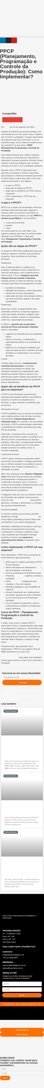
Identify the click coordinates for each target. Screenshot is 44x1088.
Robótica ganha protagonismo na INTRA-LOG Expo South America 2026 (21, 809)
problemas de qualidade (28, 517)
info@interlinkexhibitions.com (13, 955)
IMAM (7, 127)
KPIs (39, 567)
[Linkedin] (3, 40)
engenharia (19, 576)
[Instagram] (8, 40)
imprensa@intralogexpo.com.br (14, 965)
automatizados (34, 490)
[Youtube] (14, 40)
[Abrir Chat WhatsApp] (1, 1085)
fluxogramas (16, 581)
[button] (22, 37)
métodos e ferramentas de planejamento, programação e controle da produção (19, 654)
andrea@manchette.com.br (13, 968)
